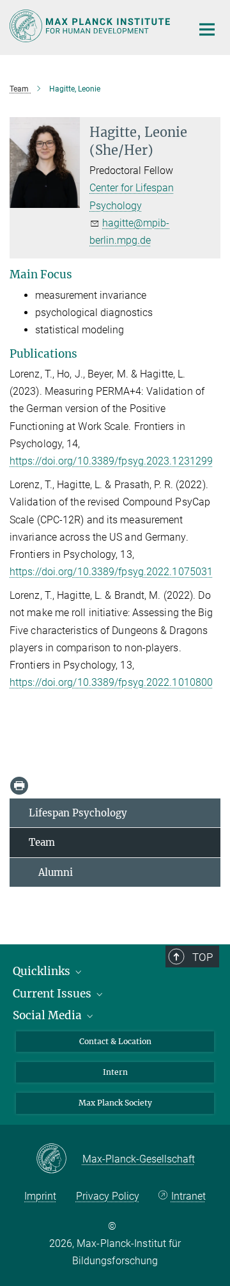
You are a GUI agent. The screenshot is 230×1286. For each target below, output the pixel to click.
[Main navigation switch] (207, 29)
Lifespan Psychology (78, 813)
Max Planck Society (115, 1102)
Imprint (40, 1196)
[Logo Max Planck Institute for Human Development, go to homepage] (91, 26)
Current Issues (53, 993)
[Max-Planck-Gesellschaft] (59, 1159)
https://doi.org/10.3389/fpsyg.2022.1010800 (111, 682)
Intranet (188, 1196)
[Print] (19, 785)
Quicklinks (43, 971)
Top (202, 957)
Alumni (51, 872)
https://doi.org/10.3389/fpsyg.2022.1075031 (111, 572)
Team (42, 842)
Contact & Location (115, 1041)
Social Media (48, 1015)
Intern (115, 1072)
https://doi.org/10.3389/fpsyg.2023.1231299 (111, 461)
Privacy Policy (107, 1196)
